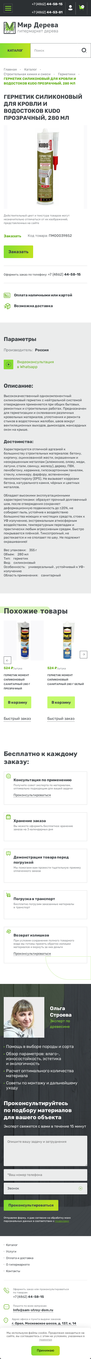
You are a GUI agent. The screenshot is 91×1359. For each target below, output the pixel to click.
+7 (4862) (47, 4)
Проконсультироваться (32, 795)
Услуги (11, 1251)
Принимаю (45, 1350)
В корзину (17, 702)
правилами (62, 1221)
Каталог (15, 51)
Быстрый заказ (17, 718)
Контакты (13, 1271)
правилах (45, 1339)
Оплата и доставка (19, 1258)
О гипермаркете (18, 1264)
